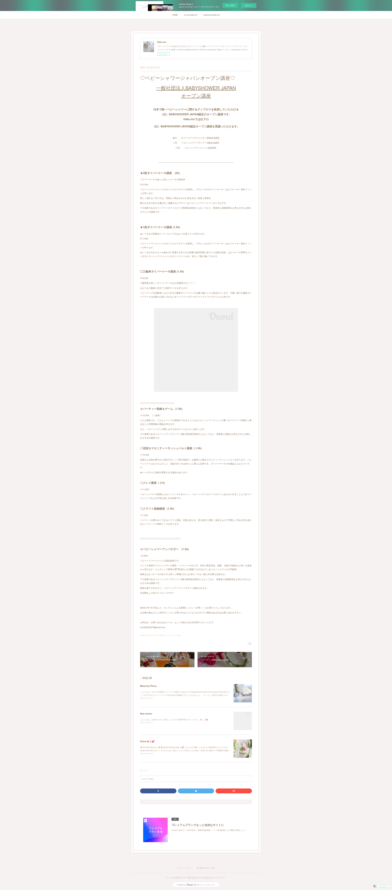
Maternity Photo (148, 685)
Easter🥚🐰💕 (147, 741)
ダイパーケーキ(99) (156, 635)
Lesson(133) (144, 635)
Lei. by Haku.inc (190, 14)
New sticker (146, 713)
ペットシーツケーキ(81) (172, 635)
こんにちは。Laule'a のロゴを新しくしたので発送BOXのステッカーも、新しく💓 (174, 719)
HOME (175, 14)
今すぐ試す (230, 5)
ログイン (249, 5)
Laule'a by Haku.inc (211, 14)
